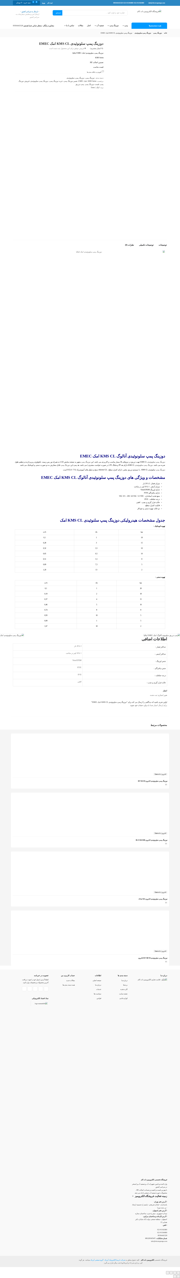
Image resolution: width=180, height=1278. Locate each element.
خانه (165, 33)
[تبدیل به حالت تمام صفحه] (174, 1272)
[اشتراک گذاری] (171, 1272)
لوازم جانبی (123, 998)
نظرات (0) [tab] (129, 245)
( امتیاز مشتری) (96, 48)
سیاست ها (97, 994)
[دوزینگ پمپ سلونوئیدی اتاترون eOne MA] (147, 856)
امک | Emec (95, 87)
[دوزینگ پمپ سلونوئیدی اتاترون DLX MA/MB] (147, 797)
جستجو (58, 13)
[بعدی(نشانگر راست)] (174, 1276)
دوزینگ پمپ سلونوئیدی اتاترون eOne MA (153, 899)
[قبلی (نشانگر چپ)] (178, 1276)
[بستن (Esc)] (167, 1272)
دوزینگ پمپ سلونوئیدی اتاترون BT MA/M (153, 781)
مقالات (80, 26)
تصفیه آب (100, 26)
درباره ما (124, 980)
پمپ (126, 26)
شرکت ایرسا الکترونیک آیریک (114, 1260)
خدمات (98, 989)
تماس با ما (70, 26)
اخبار (89, 26)
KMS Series (92, 81)
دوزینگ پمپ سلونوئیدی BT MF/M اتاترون (153, 958)
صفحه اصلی (97, 980)
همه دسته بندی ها (69, 985)
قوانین (99, 998)
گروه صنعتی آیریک (96, 1260)
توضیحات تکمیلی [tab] (146, 245)
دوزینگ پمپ (114, 26)
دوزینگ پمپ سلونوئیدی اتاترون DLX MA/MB (152, 840)
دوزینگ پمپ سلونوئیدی (143, 33)
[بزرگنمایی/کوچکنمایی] (178, 1272)
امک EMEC (82, 81)
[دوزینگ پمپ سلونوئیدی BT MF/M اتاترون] (147, 915)
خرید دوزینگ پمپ (56, 81)
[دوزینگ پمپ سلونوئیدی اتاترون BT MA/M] (147, 738)
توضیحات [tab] (163, 245)
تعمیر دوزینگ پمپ (70, 81)
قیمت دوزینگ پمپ (92, 84)
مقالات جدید (70, 980)
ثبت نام (50, 3)
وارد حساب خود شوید (138, 705)
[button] (23, 3)
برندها (125, 985)
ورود (43, 3)
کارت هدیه (124, 989)
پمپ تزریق (80, 84)
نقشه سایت (123, 994)
